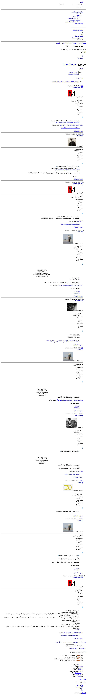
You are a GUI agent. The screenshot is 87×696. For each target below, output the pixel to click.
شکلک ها (80, 666)
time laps (77, 629)
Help (81, 2)
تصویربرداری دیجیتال (77, 37)
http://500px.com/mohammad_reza (70, 128)
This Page (80, 58)
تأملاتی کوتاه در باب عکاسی (72, 474)
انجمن (81, 34)
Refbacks (78, 676)
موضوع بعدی (73, 648)
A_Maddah (74, 400)
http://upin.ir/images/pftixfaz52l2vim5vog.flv (68, 122)
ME (72, 285)
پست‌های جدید (79, 23)
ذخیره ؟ (78, 7)
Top (82, 55)
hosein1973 (80, 221)
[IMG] (81, 668)
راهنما (78, 13)
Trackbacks (78, 673)
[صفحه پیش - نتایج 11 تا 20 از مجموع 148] (72, 43)
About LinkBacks (73, 74)
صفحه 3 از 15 (82, 43)
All (82, 57)
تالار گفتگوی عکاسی (77, 12)
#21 (82, 86)
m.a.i (81, 125)
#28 (82, 480)
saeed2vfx (80, 471)
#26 (82, 348)
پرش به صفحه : (78, 46)
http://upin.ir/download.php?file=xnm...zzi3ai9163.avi (65, 342)
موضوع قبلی (81, 648)
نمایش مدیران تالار (71, 21)
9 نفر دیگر (59, 400)
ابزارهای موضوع (80, 77)
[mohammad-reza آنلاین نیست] (72, 96)
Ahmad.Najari (67, 632)
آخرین (58, 43)
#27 (82, 413)
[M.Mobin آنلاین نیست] (68, 243)
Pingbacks (78, 674)
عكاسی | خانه (79, 686)
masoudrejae (76, 632)
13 (63, 43)
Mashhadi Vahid (78, 285)
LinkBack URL (73, 72)
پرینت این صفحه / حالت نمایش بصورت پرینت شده (66, 81)
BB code (80, 664)
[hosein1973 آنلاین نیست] (72, 146)
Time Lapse (69, 64)
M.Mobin (69, 125)
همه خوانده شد (72, 18)
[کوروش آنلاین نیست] (68, 490)
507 (81, 52)
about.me (77, 291)
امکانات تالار (76, 16)
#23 (82, 182)
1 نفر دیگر (62, 125)
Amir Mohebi (67, 400)
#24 (82, 230)
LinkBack (81, 68)
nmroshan (68, 285)
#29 (82, 518)
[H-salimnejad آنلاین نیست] (72, 310)
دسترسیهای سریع (75, 20)
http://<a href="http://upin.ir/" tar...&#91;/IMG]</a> (60, 340)
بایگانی (81, 688)
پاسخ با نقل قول (78, 131)
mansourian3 (76, 125)
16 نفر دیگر (61, 285)
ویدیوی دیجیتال (79, 36)
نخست (75, 43)
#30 (82, 576)
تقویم (78, 15)
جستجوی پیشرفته (78, 30)
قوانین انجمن (82, 679)
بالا (82, 690)
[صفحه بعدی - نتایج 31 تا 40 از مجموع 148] (60, 43)
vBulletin (83, 693)
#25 (82, 299)
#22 (82, 134)
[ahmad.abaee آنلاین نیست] (71, 427)
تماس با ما (80, 685)
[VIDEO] (80, 669)
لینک (78, 278)
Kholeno (80, 400)
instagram (77, 293)
